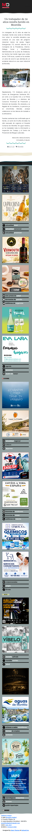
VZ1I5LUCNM (11, 827)
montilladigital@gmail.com (10, 823)
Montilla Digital (11, 817)
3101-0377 (8, 825)
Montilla (20, 147)
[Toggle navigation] (27, 4)
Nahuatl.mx (25, 830)
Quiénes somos (6, 815)
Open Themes (15, 830)
